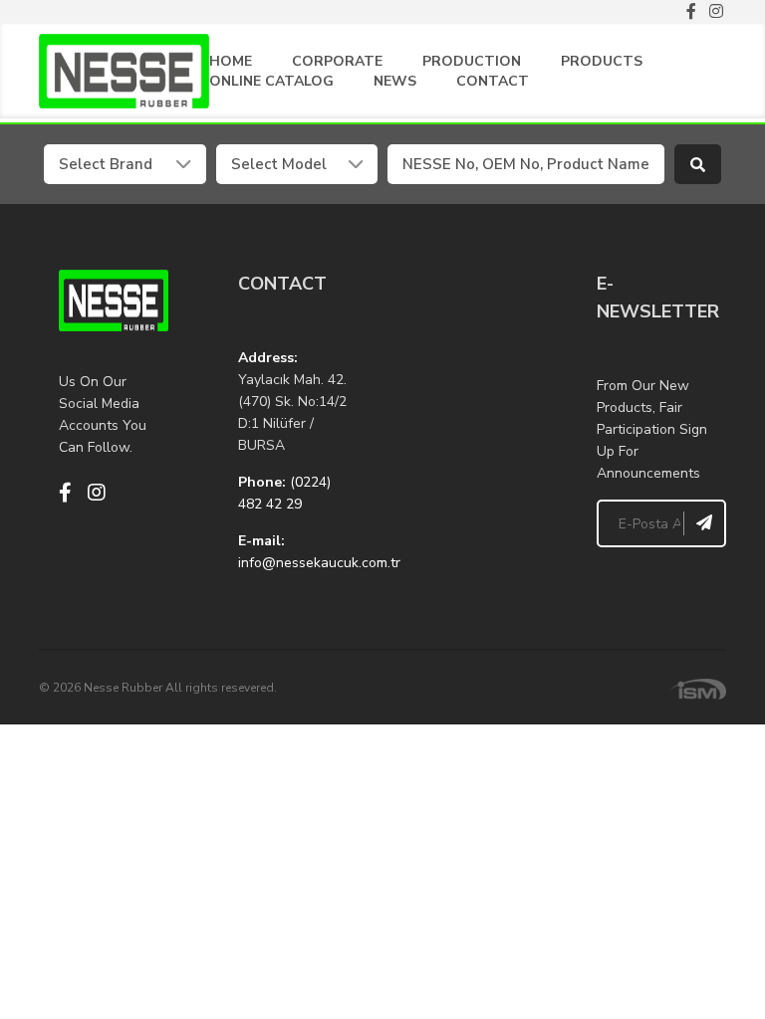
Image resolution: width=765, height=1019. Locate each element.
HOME (230, 61)
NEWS (395, 81)
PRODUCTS (601, 61)
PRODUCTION (471, 61)
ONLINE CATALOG (271, 81)
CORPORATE (337, 61)
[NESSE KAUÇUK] (472, 369)
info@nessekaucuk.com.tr (319, 562)
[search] (698, 164)
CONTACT (492, 81)
